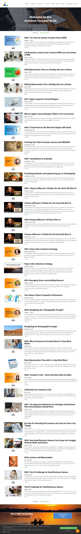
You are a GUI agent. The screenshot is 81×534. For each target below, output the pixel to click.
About (48, 3)
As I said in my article (30, 178)
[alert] (40, 529)
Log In (76, 3)
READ (25, 64)
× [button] (79, 526)
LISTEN (26, 47)
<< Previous (35, 33)
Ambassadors (69, 3)
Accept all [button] (68, 528)
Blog (58, 3)
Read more (11, 527)
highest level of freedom (45, 394)
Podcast (53, 3)
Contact (62, 3)
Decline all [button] (68, 530)
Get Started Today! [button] (63, 516)
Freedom (27, 3)
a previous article (30, 430)
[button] (3, 529)
